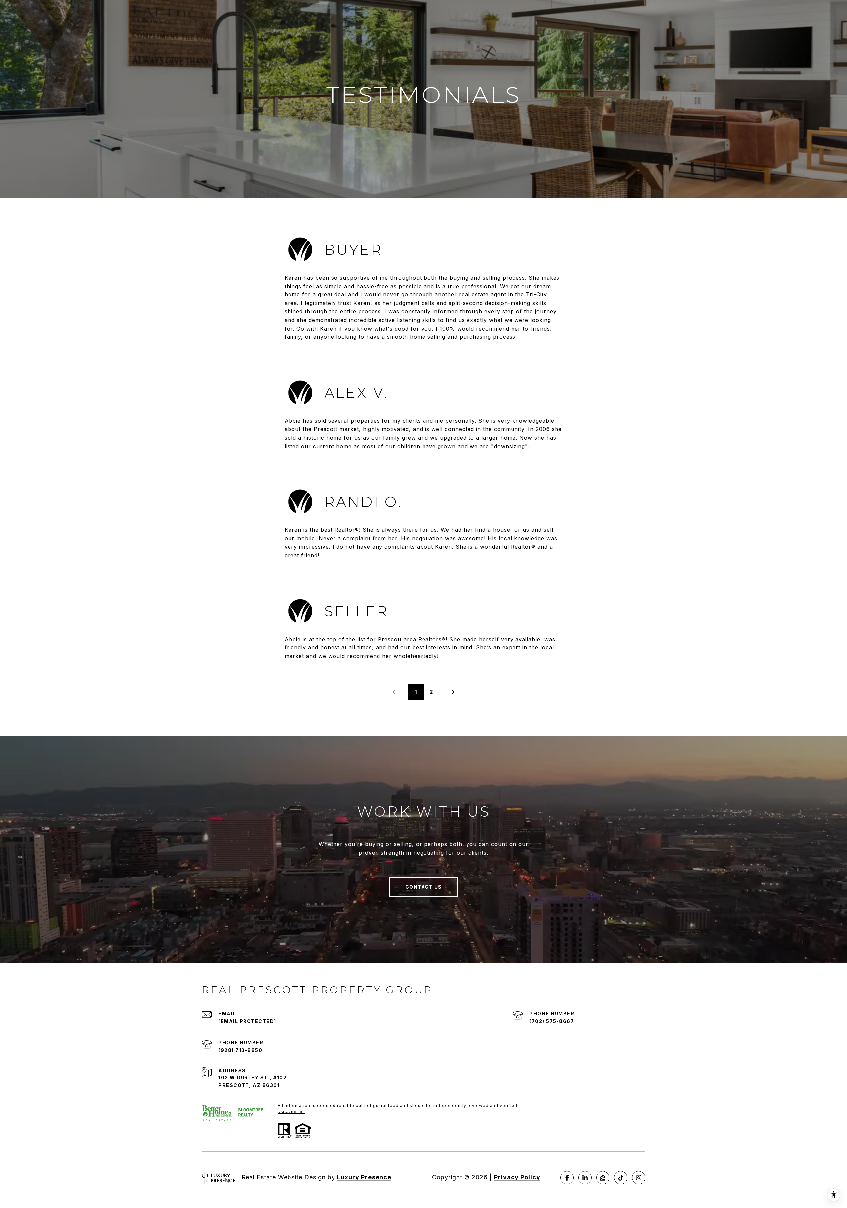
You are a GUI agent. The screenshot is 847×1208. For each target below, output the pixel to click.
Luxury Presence (364, 1177)
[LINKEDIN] (585, 1177)
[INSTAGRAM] (638, 1177)
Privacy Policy (517, 1177)
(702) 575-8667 (551, 1021)
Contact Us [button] (423, 887)
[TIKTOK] (620, 1177)
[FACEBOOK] (567, 1177)
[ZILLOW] (602, 1177)
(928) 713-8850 (240, 1050)
